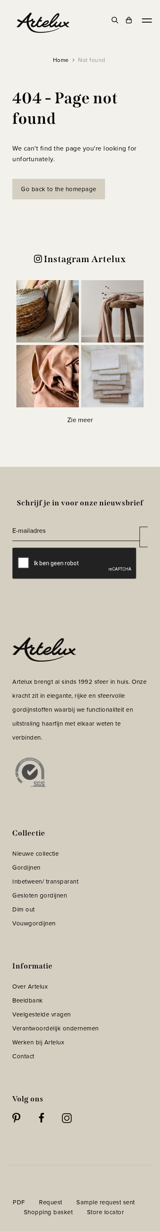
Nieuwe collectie (35, 853)
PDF (19, 1202)
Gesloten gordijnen (39, 895)
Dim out (23, 909)
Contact (23, 1056)
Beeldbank (27, 1000)
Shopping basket (48, 1212)
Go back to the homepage (58, 189)
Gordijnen (26, 867)
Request (50, 1202)
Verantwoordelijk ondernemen (55, 1028)
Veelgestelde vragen (41, 1014)
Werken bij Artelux (38, 1042)
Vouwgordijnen (34, 923)
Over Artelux (30, 986)
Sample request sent (105, 1202)
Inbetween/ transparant (45, 881)
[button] (47, 311)
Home (61, 60)
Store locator (105, 1212)
